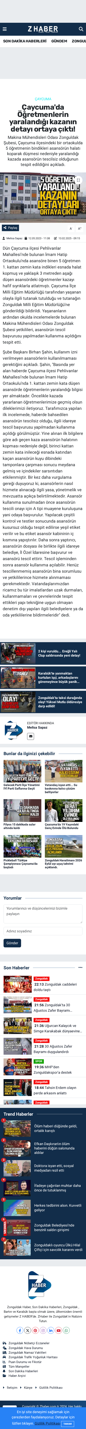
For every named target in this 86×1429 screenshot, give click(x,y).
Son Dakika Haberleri (23, 1371)
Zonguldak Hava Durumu (26, 1348)
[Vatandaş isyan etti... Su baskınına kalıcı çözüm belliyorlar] (64, 771)
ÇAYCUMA (43, 99)
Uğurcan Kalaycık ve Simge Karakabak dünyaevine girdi (57, 1029)
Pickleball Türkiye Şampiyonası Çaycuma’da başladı (21, 864)
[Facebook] (19, 1330)
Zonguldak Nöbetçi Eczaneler (29, 1343)
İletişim (12, 1388)
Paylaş (12, 228)
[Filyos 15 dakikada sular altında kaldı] (22, 810)
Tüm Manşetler (19, 1366)
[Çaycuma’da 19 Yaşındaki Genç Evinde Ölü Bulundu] (64, 810)
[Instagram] (43, 1330)
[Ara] (81, 29)
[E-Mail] (30, 736)
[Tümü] (80, 968)
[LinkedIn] (50, 1330)
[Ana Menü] (5, 29)
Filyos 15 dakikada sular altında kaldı (19, 826)
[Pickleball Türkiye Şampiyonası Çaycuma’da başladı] (22, 846)
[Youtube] (58, 1330)
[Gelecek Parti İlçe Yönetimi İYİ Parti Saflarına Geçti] (22, 771)
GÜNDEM (59, 41)
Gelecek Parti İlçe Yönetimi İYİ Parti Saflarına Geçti (22, 786)
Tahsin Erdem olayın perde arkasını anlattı (55, 1090)
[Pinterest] (35, 1330)
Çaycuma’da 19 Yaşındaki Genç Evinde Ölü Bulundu (62, 826)
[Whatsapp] (66, 1330)
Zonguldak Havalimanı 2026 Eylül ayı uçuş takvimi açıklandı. (63, 864)
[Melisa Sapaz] (14, 730)
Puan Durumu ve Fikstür (25, 1362)
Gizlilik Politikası (51, 1388)
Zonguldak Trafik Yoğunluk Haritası (33, 1357)
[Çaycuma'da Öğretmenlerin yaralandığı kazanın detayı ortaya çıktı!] (43, 197)
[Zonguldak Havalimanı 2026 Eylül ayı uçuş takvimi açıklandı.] (64, 846)
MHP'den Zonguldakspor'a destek (53, 1070)
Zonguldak (41, 978)
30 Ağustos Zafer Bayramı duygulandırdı (53, 1049)
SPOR (38, 1061)
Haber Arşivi (17, 1376)
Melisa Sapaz (14, 238)
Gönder (12, 943)
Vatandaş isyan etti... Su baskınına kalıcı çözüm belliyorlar (61, 788)
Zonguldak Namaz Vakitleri (27, 1352)
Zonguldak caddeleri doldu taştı (55, 987)
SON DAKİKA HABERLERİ (24, 41)
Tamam (67, 1424)
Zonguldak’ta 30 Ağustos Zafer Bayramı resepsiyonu (52, 1008)
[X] (27, 1330)
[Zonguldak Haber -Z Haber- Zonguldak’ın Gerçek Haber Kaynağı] (42, 29)
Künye (28, 1388)
